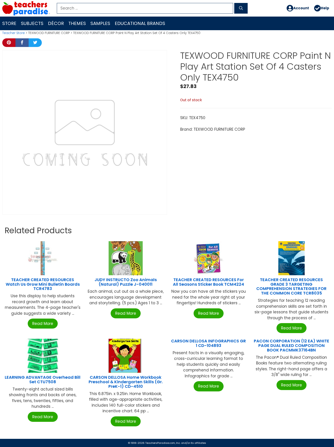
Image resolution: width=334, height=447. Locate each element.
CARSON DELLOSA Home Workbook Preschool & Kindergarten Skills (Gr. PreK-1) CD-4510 (126, 381)
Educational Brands (140, 23)
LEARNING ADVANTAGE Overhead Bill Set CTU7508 (42, 379)
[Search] (241, 8)
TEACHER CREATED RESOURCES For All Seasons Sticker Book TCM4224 (208, 282)
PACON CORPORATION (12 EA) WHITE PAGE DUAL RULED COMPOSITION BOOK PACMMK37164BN (291, 345)
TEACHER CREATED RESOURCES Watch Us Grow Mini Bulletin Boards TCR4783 (43, 284)
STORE (9, 23)
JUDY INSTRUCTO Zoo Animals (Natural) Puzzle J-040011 (126, 282)
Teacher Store (13, 33)
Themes (77, 23)
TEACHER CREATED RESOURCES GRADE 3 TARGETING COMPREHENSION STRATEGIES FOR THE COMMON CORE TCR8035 (291, 286)
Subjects (32, 23)
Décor (56, 23)
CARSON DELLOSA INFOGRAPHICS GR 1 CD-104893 (208, 343)
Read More (42, 323)
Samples (100, 23)
